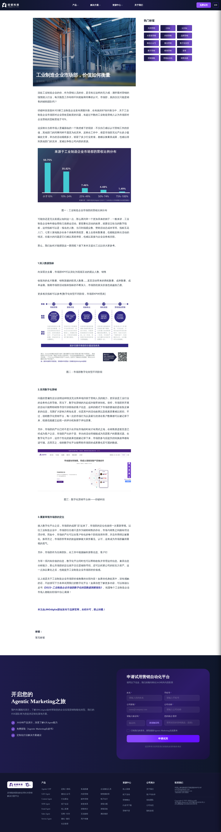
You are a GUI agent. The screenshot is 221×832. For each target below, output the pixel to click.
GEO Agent (45, 794)
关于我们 (139, 5)
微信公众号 (151, 43)
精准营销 (168, 50)
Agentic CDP (46, 789)
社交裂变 (64, 824)
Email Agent (45, 809)
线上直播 (64, 809)
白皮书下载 (127, 805)
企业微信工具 (106, 789)
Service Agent (46, 819)
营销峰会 (126, 800)
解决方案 (94, 5)
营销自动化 (167, 58)
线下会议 (64, 804)
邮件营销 (84, 799)
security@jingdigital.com (183, 791)
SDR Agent (45, 804)
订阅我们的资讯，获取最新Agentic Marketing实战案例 (154, 730)
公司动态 (150, 805)
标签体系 (84, 804)
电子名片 (104, 799)
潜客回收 (104, 809)
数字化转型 (184, 43)
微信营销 (168, 43)
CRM (168, 28)
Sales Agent (45, 814)
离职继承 (104, 814)
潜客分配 (104, 804)
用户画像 (84, 819)
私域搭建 (84, 789)
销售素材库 (105, 794)
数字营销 (151, 50)
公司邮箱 (131, 704)
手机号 (168, 693)
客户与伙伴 (150, 794)
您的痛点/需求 (170, 716)
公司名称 (168, 704)
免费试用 (204, 5)
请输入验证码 (133, 716)
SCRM (184, 28)
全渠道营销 (151, 35)
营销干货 (126, 811)
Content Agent (46, 799)
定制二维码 (65, 789)
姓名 (129, 693)
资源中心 (116, 5)
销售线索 (184, 58)
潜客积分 (84, 809)
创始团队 (150, 800)
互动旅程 (84, 814)
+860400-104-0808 (182, 792)
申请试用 (163, 738)
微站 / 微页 (65, 819)
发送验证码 (154, 723)
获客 (184, 50)
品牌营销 (184, 35)
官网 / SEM (65, 814)
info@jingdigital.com (182, 789)
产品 (74, 5)
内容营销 (168, 35)
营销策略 (151, 58)
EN (215, 5)
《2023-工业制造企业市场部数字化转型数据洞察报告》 (73, 587)
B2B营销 (151, 28)
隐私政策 (150, 811)
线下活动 (126, 794)
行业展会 (64, 799)
